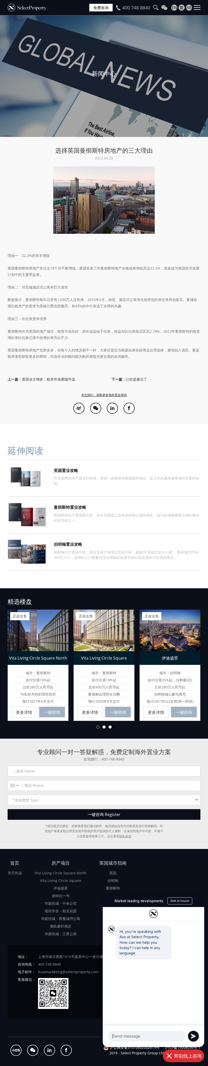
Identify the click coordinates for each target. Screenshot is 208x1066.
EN (174, 7)
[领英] (112, 408)
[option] (104, 76)
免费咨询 (101, 7)
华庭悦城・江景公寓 (61, 933)
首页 (14, 863)
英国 (112, 872)
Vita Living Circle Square (60, 880)
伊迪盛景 (61, 888)
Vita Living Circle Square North (60, 872)
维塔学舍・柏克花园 (61, 911)
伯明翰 (113, 880)
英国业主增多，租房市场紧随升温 (48, 379)
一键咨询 (52, 712)
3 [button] (110, 727)
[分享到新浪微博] (78, 408)
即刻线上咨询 (188, 1056)
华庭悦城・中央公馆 (61, 903)
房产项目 (60, 863)
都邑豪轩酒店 (60, 926)
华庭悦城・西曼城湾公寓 (60, 918)
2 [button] (104, 727)
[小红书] (16, 1050)
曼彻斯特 (113, 888)
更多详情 (24, 712)
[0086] (14, 785)
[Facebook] (129, 408)
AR (189, 7)
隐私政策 (125, 836)
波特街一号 (61, 895)
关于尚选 (15, 872)
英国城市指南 (113, 863)
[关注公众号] (95, 408)
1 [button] (97, 727)
